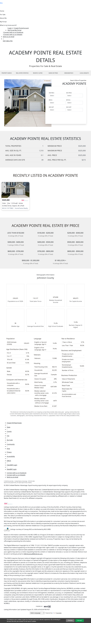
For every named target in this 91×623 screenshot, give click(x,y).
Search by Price (53, 73)
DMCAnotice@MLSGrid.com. (33, 554)
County (9, 431)
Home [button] (2, 11)
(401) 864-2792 (8, 41)
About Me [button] (3, 18)
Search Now (76, 115)
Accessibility (11, 456)
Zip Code (10, 440)
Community (11, 444)
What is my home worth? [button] (8, 25)
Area (8, 449)
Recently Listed (37, 73)
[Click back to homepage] (3, 29)
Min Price (51, 93)
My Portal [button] (3, 22)
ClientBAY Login (12, 465)
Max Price (69, 93)
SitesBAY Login (12, 469)
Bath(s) (68, 100)
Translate (58, 613)
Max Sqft (68, 107)
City (8, 436)
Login (10, 28)
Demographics (68, 73)
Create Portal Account (21, 28)
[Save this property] (27, 184)
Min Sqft (51, 107)
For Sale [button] (2, 15)
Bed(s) (50, 100)
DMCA (9, 461)
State (8, 427)
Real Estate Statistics (22, 73)
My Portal (17, 30)
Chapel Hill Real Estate (14, 423)
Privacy (9, 452)
